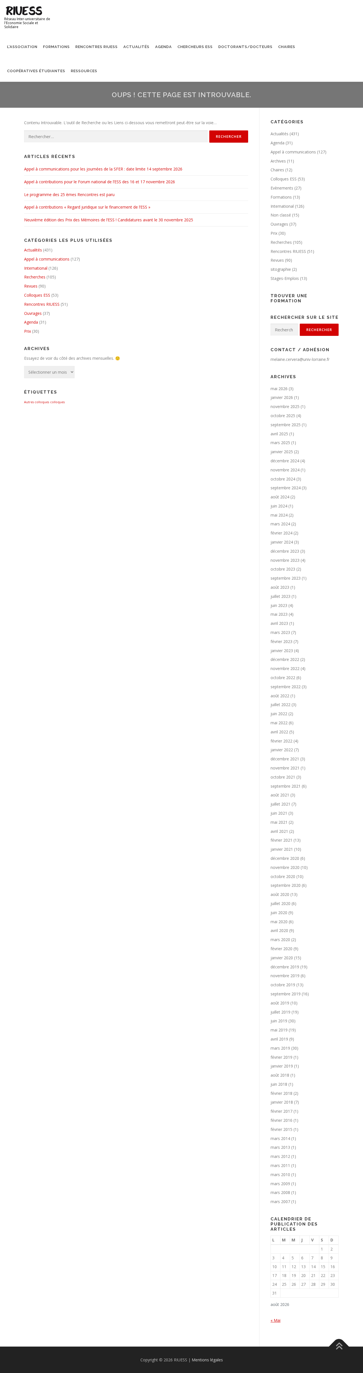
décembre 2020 (285, 858)
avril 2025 (279, 433)
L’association (22, 47)
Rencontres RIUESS (96, 47)
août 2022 (280, 695)
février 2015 (281, 1129)
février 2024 (281, 533)
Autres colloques (36, 402)
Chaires (286, 47)
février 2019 (281, 1057)
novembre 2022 (285, 668)
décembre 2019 (285, 967)
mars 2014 (280, 1138)
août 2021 (280, 795)
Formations (56, 47)
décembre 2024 (285, 460)
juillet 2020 (280, 903)
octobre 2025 (283, 415)
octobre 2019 (283, 984)
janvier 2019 (282, 1066)
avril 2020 (279, 930)
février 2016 (281, 1120)
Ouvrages (33, 313)
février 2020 (281, 948)
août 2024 (280, 497)
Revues (30, 286)
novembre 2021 (285, 768)
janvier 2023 (282, 650)
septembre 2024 (286, 487)
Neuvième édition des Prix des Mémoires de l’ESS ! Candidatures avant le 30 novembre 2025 (108, 219)
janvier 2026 (282, 397)
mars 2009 (280, 1183)
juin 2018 (279, 1084)
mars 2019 (280, 1048)
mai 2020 (279, 921)
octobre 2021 (283, 777)
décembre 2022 (285, 659)
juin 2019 (279, 1020)
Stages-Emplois (285, 278)
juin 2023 (279, 605)
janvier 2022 (282, 749)
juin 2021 (279, 813)
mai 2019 (279, 1030)
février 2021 (281, 840)
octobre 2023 (283, 569)
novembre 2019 (285, 975)
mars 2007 (280, 1201)
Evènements (282, 188)
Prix (27, 331)
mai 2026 (279, 388)
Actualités (136, 47)
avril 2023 (279, 623)
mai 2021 (279, 822)
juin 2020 (279, 912)
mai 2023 (279, 614)
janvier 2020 (282, 957)
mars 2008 (280, 1192)
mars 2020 (280, 939)
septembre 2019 (286, 994)
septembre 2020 (286, 885)
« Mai (275, 1320)
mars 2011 (280, 1165)
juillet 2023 (280, 596)
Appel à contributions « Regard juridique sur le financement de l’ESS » (87, 207)
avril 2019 (279, 1039)
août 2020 (280, 894)
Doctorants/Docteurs (245, 47)
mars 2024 (280, 524)
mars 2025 (280, 442)
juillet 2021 (280, 804)
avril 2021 (279, 831)
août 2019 (280, 1003)
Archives (278, 161)
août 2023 (280, 587)
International (35, 268)
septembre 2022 (286, 686)
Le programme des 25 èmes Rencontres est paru (69, 194)
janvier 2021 (282, 849)
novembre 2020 (285, 867)
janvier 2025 (282, 451)
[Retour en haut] (339, 1346)
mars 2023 (280, 632)
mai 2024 (279, 515)
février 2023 (281, 641)
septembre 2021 (286, 786)
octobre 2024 (283, 479)
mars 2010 (280, 1174)
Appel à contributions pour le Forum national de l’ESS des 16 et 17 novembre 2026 (99, 181)
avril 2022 (279, 732)
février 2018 (281, 1093)
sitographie (281, 269)
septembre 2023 (286, 578)
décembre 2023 (285, 551)
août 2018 (280, 1075)
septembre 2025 (286, 424)
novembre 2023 (285, 560)
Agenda (163, 47)
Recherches (34, 277)
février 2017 (281, 1111)
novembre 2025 (285, 406)
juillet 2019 (280, 1012)
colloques (57, 402)
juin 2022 (279, 713)
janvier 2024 (282, 542)
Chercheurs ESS (195, 47)
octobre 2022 (283, 677)
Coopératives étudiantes (36, 71)
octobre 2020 (283, 876)
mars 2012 (280, 1156)
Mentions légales (207, 1359)
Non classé (281, 215)
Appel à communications (46, 259)
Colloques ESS (37, 295)
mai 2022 (279, 722)
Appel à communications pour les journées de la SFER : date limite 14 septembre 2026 (103, 169)
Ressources (84, 71)
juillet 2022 (280, 704)
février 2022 (281, 741)
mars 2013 (280, 1147)
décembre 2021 (285, 759)
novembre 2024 (285, 470)
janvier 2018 (282, 1102)
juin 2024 (279, 506)
